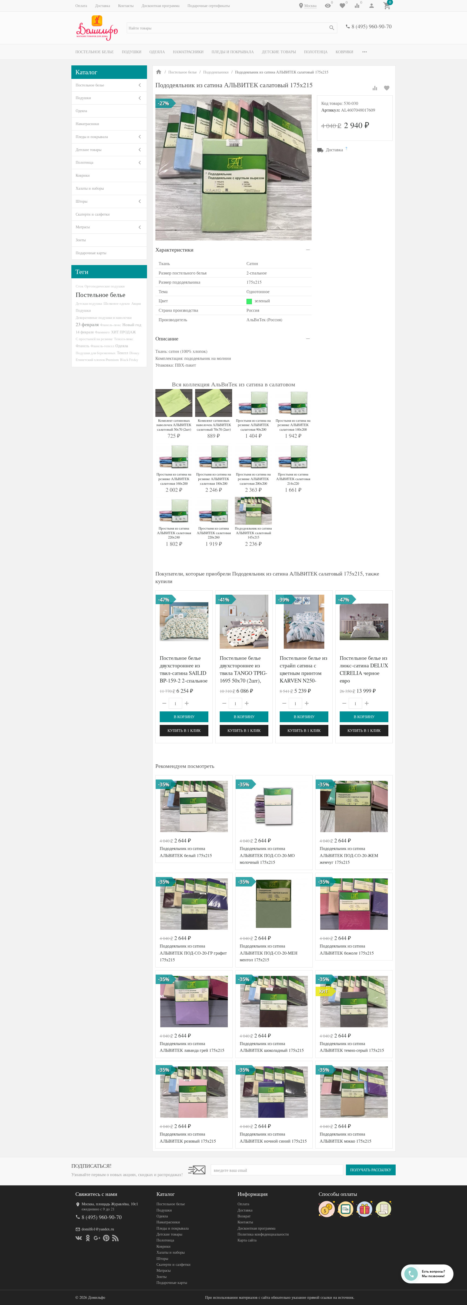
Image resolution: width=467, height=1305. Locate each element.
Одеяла (157, 51)
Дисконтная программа (160, 5)
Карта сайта (247, 1240)
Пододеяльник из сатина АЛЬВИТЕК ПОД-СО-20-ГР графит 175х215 (193, 952)
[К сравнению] (375, 88)
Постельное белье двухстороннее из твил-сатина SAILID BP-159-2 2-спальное (184, 669)
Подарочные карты (91, 252)
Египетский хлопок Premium (97, 359)
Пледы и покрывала (233, 51)
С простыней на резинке (94, 338)
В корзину (184, 716)
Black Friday (129, 359)
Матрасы (83, 226)
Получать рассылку (370, 1169)
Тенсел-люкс (123, 338)
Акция (136, 303)
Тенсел (122, 352)
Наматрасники (188, 51)
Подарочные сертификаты (209, 5)
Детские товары (279, 51)
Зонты (81, 239)
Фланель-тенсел (102, 345)
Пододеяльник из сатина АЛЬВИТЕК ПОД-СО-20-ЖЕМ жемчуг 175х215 (349, 855)
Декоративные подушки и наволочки (104, 317)
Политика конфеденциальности (263, 1234)
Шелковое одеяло (117, 303)
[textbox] (232, 27)
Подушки (131, 51)
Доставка (102, 5)
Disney (134, 352)
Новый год (131, 324)
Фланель (82, 345)
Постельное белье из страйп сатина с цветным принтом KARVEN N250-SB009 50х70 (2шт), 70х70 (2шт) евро (303, 676)
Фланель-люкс (110, 324)
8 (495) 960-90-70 (372, 26)
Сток (79, 286)
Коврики (344, 51)
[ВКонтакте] (78, 1238)
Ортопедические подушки (105, 286)
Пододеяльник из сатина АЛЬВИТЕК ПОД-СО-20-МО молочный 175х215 (267, 855)
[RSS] (115, 1238)
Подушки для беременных (96, 352)
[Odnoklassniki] (88, 1238)
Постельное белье (94, 51)
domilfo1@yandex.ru (98, 1229)
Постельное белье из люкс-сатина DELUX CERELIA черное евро (364, 669)
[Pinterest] (106, 1238)
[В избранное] (387, 88)
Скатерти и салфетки (93, 214)
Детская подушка (89, 303)
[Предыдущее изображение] (163, 621)
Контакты (126, 5)
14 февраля (85, 331)
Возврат (244, 1216)
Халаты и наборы (90, 188)
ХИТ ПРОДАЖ (123, 331)
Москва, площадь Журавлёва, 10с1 (110, 1203)
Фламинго (102, 332)
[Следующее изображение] (205, 621)
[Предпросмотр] (184, 621)
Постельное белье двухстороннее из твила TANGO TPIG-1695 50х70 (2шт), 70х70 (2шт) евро (243, 673)
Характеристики (174, 249)
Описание (166, 338)
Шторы (81, 201)
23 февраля (87, 324)
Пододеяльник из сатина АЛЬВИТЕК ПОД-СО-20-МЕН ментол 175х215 (269, 952)
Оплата (81, 5)
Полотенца (316, 51)
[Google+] (97, 1238)
